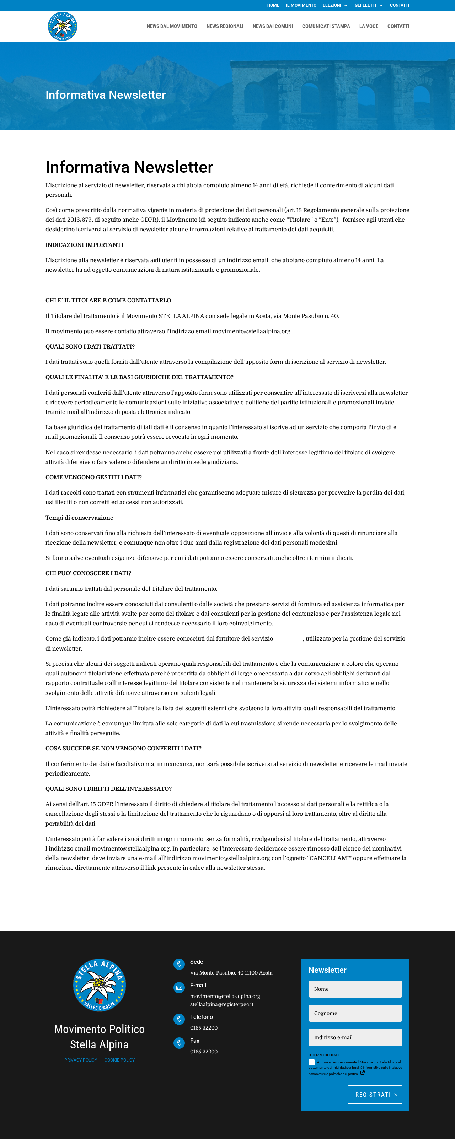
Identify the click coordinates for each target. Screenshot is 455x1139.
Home (273, 5)
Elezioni (332, 5)
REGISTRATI (373, 1094)
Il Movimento (301, 5)
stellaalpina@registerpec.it (221, 1004)
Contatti (400, 5)
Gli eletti (365, 5)
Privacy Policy (80, 1060)
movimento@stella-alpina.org (225, 996)
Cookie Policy (120, 1060)
